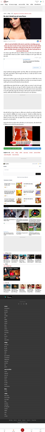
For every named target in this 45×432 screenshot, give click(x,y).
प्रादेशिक (5, 319)
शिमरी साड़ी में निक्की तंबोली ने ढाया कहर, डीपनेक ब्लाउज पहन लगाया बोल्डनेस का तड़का (22, 290)
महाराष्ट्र (5, 327)
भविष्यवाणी (6, 373)
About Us (15, 420)
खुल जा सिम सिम (7, 355)
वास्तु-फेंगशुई (6, 405)
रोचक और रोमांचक (15, 154)
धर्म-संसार (31, 152)
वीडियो (6, 264)
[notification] (43, 1)
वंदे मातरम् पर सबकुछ (13, 4)
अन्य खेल (5, 391)
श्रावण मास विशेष (22, 4)
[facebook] (19, 304)
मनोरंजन (5, 13)
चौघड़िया (5, 410)
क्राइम (5, 334)
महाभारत (5, 380)
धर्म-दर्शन (5, 384)
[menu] (2, 2)
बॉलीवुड (6, 4)
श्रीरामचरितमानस (37, 4)
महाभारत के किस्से (37, 152)
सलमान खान (6, 361)
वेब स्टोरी (5, 348)
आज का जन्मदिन (7, 397)
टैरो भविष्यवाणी (6, 406)
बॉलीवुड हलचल (8, 253)
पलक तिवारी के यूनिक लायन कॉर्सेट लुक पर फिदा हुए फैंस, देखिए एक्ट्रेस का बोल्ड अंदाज (14, 290)
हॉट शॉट (5, 346)
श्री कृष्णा (5, 377)
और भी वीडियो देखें (7, 266)
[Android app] (8, 297)
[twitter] (21, 304)
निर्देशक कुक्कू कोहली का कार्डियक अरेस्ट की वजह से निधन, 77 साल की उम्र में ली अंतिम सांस (30, 261)
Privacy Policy (34, 420)
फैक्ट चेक (5, 336)
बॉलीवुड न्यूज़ (6, 344)
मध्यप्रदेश (5, 321)
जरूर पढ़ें (7, 283)
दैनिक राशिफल (6, 395)
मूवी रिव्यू (5, 350)
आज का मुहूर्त (6, 399)
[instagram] (26, 304)
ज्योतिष (31, 4)
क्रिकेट (27, 4)
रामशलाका (6, 408)
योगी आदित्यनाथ (6, 308)
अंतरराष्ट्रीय (6, 315)
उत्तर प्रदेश (5, 310)
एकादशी (5, 371)
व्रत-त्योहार (6, 382)
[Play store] (41, 1)
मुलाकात (5, 366)
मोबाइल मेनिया (6, 340)
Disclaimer (24, 420)
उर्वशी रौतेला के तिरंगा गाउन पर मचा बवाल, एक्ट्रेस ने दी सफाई (7, 261)
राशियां (5, 401)
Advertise (19, 420)
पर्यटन (5, 353)
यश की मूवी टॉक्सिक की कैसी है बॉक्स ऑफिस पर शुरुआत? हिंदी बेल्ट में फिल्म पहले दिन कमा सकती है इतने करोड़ (38, 261)
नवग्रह (5, 414)
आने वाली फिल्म (6, 357)
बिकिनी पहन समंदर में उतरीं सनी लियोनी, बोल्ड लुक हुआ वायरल (7, 290)
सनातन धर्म (6, 375)
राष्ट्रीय (5, 314)
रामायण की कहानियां (7, 154)
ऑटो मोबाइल (6, 332)
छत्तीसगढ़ (5, 323)
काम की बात (6, 330)
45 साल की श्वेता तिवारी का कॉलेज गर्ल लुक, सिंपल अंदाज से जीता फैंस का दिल (30, 290)
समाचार (2, 4)
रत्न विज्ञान (5, 416)
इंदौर (5, 317)
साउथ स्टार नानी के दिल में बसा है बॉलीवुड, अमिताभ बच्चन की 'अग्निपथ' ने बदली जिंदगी (22, 261)
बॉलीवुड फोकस (6, 359)
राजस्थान (5, 328)
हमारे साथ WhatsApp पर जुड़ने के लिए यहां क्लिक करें (12, 148)
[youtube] (24, 304)
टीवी (12, 13)
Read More (13, 142)
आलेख (5, 352)
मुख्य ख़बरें (6, 312)
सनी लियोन (6, 363)
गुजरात (5, 325)
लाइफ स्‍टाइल (25, 152)
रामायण (5, 379)
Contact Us (28, 420)
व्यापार (5, 338)
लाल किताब (6, 403)
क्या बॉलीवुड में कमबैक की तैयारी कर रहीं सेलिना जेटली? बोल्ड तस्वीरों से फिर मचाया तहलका (38, 290)
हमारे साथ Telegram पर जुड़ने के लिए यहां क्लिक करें (32, 148)
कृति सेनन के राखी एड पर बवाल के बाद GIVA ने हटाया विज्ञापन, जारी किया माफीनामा (14, 261)
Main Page (10, 420)
